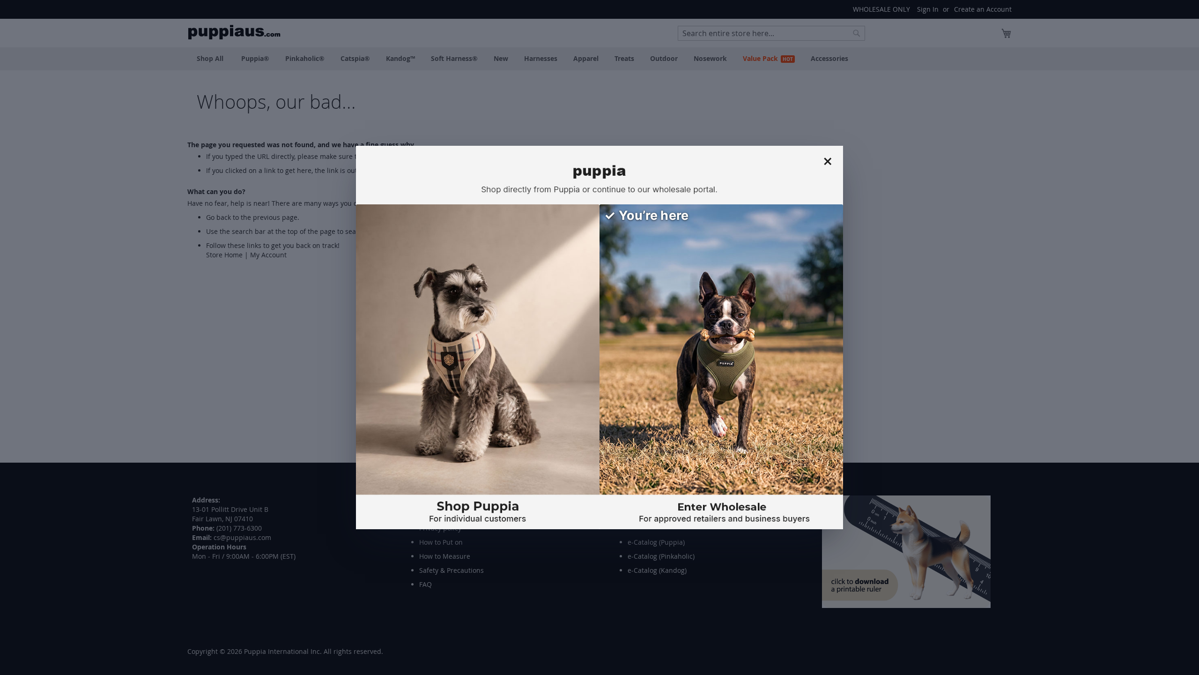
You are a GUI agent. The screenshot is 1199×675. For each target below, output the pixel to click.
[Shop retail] (478, 366)
